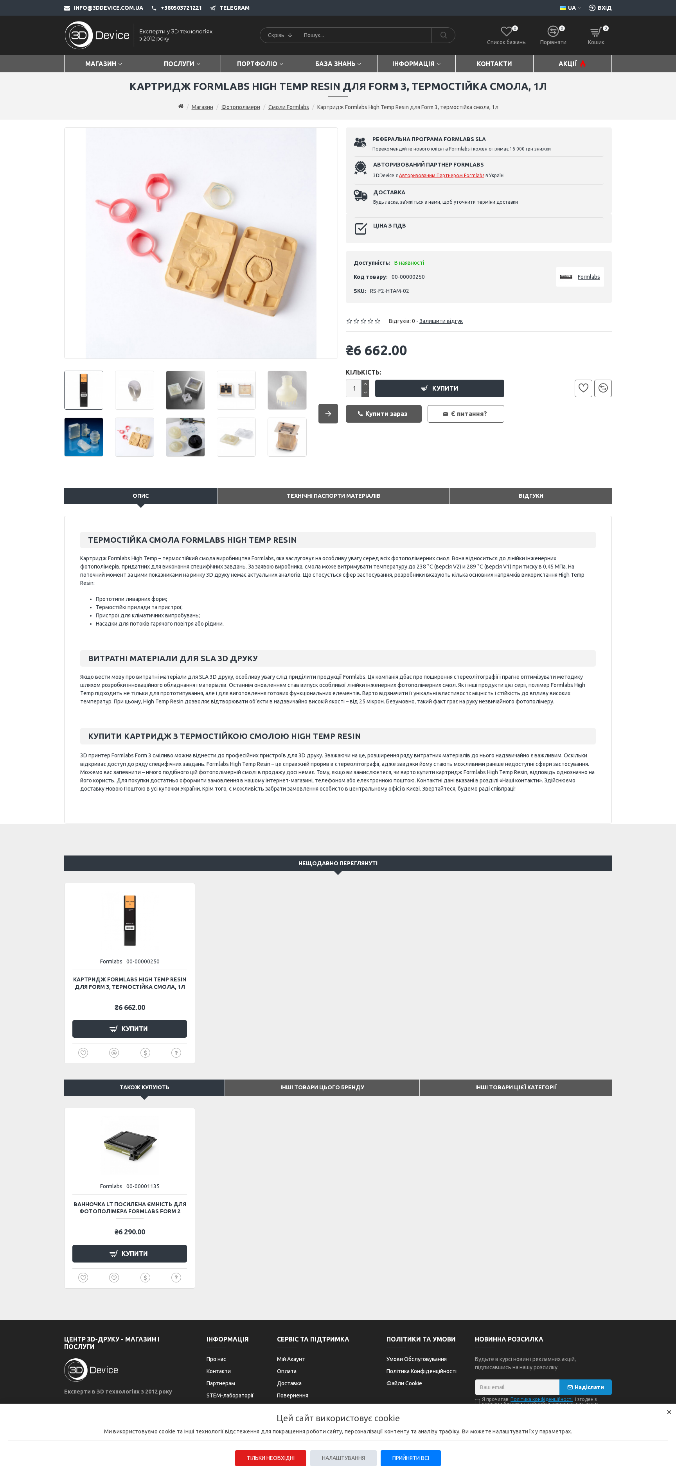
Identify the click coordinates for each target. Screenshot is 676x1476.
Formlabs (111, 961)
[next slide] (328, 413)
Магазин (202, 107)
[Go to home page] (180, 106)
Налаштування (343, 1458)
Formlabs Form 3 (131, 755)
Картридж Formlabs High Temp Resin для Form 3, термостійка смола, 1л (129, 983)
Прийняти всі (410, 1458)
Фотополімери (240, 107)
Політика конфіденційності (542, 1399)
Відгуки (531, 496)
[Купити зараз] (145, 1053)
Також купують (144, 1087)
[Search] (443, 35)
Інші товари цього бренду (322, 1087)
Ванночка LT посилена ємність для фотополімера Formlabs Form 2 (130, 1207)
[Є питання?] (176, 1053)
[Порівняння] (603, 388)
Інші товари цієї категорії (516, 1087)
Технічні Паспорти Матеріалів (334, 496)
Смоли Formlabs (288, 107)
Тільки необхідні (271, 1458)
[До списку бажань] (583, 388)
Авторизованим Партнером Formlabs (441, 175)
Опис (141, 496)
